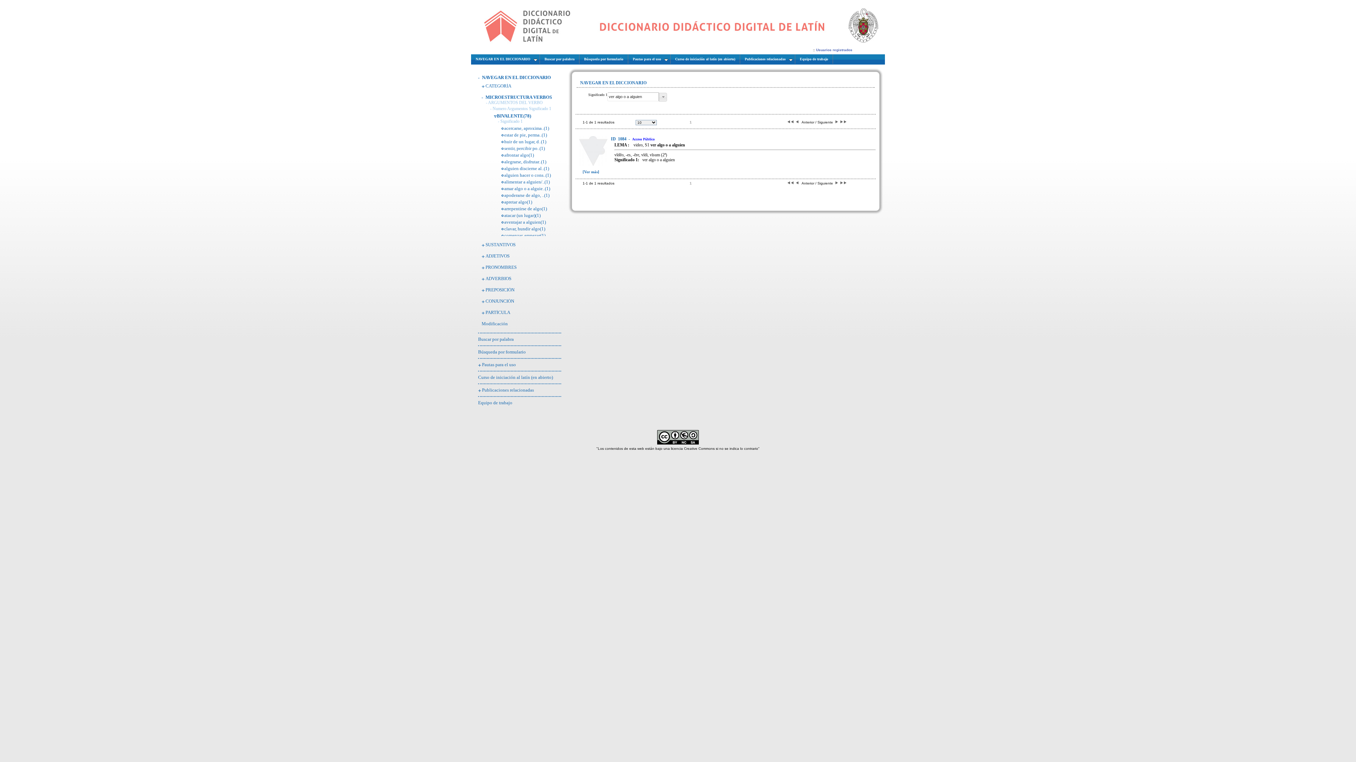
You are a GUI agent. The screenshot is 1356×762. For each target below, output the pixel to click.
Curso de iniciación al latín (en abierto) (515, 377)
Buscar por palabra (496, 339)
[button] (663, 97)
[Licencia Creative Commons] (678, 443)
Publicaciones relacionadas (508, 390)
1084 (619, 139)
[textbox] (633, 96)
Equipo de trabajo (495, 402)
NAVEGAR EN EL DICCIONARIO (516, 77)
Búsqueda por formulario (502, 352)
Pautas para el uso (499, 364)
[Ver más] (591, 172)
